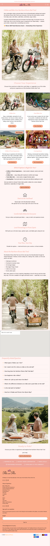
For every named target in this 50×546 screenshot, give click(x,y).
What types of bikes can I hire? (13, 363)
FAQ (3, 499)
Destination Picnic (6, 489)
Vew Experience (12, 162)
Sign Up (25, 522)
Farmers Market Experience (8, 488)
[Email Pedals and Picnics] (3, 480)
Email (4, 515)
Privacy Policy (5, 503)
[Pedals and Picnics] (25, 5)
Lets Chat (5, 500)
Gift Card (4, 492)
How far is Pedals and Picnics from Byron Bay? (18, 392)
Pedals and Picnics (9, 534)
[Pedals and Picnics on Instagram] (6, 480)
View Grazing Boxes (38, 162)
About (4, 497)
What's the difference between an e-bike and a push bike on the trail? (24, 383)
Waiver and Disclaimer (7, 502)
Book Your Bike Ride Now (25, 456)
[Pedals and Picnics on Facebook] (4, 480)
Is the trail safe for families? (12, 388)
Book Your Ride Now (25, 187)
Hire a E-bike (12, 126)
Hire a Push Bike (37, 126)
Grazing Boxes (6, 491)
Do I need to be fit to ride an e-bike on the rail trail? (19, 367)
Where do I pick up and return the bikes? (16, 379)
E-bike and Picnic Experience (9, 487)
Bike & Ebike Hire (6, 485)
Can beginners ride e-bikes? (12, 375)
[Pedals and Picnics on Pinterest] (8, 480)
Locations (5, 494)
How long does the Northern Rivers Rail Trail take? (19, 371)
